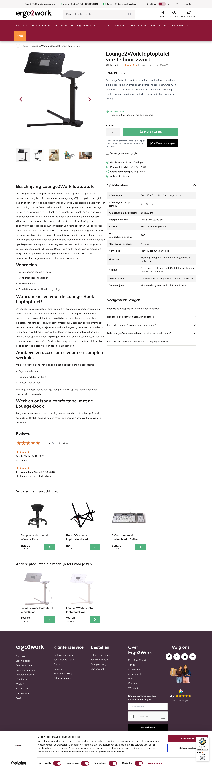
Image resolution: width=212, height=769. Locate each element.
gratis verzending (46, 4)
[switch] (85, 763)
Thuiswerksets (178, 25)
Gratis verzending (62, 673)
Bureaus (20, 25)
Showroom (134, 669)
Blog (130, 678)
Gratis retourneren (63, 655)
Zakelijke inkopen (100, 659)
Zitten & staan (39, 25)
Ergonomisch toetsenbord (32, 376)
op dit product (128, 171)
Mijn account (97, 668)
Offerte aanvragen (164, 143)
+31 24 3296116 (129, 167)
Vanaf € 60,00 (30, 4)
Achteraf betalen (62, 678)
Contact (57, 664)
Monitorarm (137, 25)
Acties (20, 35)
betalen (119, 176)
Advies (131, 664)
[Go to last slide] (21, 99)
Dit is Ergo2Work (137, 660)
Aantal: (110, 125)
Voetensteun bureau (30, 382)
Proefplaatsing (98, 664)
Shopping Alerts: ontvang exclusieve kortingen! (142, 697)
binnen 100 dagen (127, 162)
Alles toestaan (188, 738)
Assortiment (134, 674)
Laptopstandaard (114, 25)
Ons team (133, 683)
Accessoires (156, 25)
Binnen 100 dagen (121, 4)
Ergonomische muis (87, 25)
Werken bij (133, 687)
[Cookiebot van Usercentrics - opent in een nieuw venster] (18, 763)
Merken (20, 683)
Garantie (57, 668)
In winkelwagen (153, 131)
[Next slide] (89, 99)
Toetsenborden (62, 25)
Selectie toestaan (188, 748)
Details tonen (155, 763)
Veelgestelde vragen (64, 659)
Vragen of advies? (71, 4)
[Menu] (207, 738)
